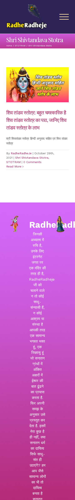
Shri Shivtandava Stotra (31, 157)
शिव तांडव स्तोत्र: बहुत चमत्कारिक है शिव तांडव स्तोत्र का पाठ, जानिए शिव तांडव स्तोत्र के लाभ (36, 120)
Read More (13, 166)
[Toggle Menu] (64, 17)
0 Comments (32, 162)
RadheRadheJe (21, 153)
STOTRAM (13, 162)
